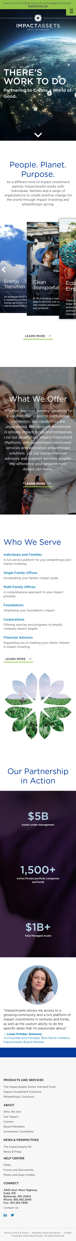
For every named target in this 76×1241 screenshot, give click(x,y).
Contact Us (11, 1207)
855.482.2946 (22, 1199)
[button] (38, 336)
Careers (9, 1121)
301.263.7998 (19, 1202)
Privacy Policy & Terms (16, 1232)
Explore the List (38, 6)
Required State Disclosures (46, 1232)
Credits (68, 1232)
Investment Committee (19, 1131)
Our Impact (11, 1116)
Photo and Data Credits (19, 1174)
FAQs (7, 1165)
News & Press (12, 1151)
